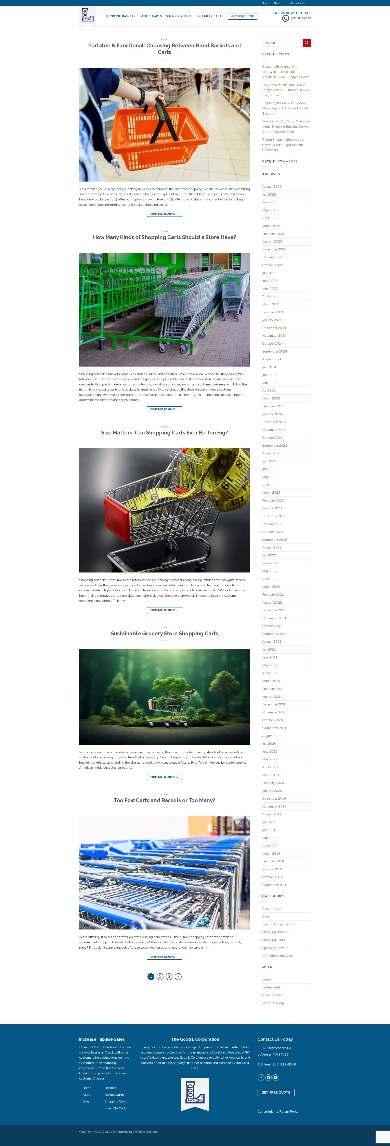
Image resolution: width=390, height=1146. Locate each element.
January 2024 (272, 414)
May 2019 (270, 838)
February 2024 (273, 406)
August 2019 (272, 814)
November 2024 (274, 335)
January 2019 (272, 869)
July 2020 (269, 743)
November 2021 (274, 618)
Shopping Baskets (120, 16)
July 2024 (269, 367)
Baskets (111, 1088)
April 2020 (270, 767)
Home (265, 3)
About (276, 3)
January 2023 (272, 508)
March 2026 (271, 226)
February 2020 (273, 783)
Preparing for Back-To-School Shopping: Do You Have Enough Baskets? (285, 108)
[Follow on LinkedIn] (268, 1077)
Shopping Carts (179, 16)
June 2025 (269, 281)
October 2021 (272, 626)
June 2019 (269, 830)
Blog (164, 39)
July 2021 (269, 649)
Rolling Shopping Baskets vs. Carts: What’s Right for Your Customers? (283, 144)
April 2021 (270, 673)
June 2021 (269, 657)
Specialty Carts (210, 16)
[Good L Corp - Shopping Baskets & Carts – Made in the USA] (89, 16)
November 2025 (274, 257)
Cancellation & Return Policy (278, 1111)
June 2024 (269, 375)
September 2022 (274, 540)
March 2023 (271, 492)
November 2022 (274, 524)
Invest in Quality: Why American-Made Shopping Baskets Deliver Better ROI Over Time (286, 126)
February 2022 (273, 594)
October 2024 (272, 343)
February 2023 (273, 500)
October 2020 (272, 720)
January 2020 (272, 791)
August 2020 (272, 736)
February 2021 (273, 689)
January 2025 (272, 320)
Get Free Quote (296, 3)
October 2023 (272, 437)
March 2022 (271, 586)
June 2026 (269, 202)
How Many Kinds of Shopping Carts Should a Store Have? (164, 237)
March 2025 (271, 304)
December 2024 (274, 328)
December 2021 (274, 610)
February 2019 (273, 861)
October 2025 (272, 265)
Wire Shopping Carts (277, 955)
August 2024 (272, 359)
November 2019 (274, 806)
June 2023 (269, 469)
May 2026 (270, 210)
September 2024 (274, 351)
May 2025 (270, 288)
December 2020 (274, 704)
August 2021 (272, 641)
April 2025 (270, 296)
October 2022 (272, 532)
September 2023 (274, 445)
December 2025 (274, 249)
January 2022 (272, 602)
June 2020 (269, 751)
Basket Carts (151, 16)
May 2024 (270, 383)
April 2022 (270, 579)
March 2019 (271, 853)
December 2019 (274, 798)
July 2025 (269, 273)
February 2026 (273, 234)
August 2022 (272, 547)
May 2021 (270, 665)
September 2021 (274, 634)
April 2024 (270, 390)
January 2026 (272, 241)
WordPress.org (273, 1003)
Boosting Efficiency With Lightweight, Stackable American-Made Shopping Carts (285, 71)
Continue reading (164, 213)
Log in (266, 979)
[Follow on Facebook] (261, 1077)
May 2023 (270, 477)
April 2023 (270, 485)
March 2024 (271, 398)
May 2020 (270, 759)
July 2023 (269, 461)
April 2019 (270, 845)
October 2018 (272, 877)
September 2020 (274, 728)
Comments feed (274, 995)
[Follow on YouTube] (275, 1077)
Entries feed (271, 987)
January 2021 (272, 696)
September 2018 (274, 885)
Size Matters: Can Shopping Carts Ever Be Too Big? (164, 433)
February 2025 (273, 312)
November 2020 (274, 712)
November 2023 (274, 430)
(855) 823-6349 (283, 1064)
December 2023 (274, 422)
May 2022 (270, 571)
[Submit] (307, 43)
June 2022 (269, 563)
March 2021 (271, 681)
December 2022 (274, 516)
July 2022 (269, 555)
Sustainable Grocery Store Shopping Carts (164, 633)
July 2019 (269, 822)
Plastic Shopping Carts (278, 924)
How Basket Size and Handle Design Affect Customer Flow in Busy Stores (285, 90)
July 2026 (269, 194)
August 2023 (272, 453)
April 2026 (270, 218)
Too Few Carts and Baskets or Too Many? (164, 800)
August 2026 (272, 186)
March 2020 (271, 775)
